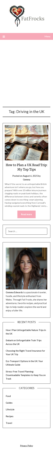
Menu (47, 36)
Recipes (9, 416)
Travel (9, 423)
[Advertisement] (26, 74)
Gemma (26, 179)
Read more (26, 214)
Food (8, 396)
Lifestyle (10, 409)
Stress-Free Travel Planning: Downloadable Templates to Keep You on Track (26, 375)
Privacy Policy (26, 445)
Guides (9, 402)
